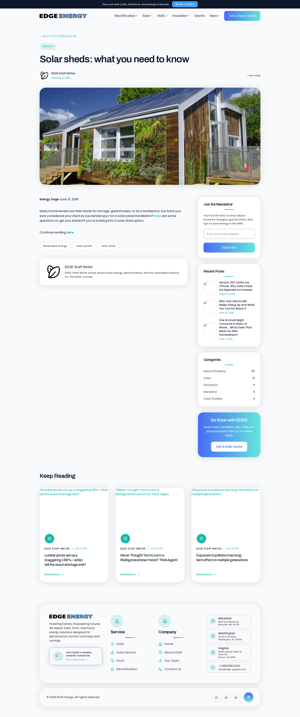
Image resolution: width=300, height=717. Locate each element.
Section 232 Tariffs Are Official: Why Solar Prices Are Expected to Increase (235, 286)
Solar (147, 16)
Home (168, 644)
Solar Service (126, 652)
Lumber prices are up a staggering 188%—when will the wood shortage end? (65, 560)
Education (229, 385)
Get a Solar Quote (242, 16)
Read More (54, 574)
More (214, 16)
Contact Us (172, 669)
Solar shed (108, 246)
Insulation (181, 16)
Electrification (126, 16)
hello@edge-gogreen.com (232, 669)
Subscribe (229, 247)
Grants (199, 16)
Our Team (171, 661)
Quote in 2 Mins (185, 4)
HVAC (162, 16)
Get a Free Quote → (77, 659)
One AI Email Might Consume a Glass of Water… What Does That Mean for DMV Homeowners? (235, 327)
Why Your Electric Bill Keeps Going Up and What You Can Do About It (237, 304)
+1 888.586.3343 (229, 666)
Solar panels (84, 246)
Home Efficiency (229, 371)
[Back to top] (248, 697)
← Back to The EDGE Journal (58, 36)
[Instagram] (226, 697)
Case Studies (229, 399)
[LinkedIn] (236, 697)
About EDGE (173, 652)
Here (157, 216)
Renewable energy (55, 246)
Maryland (229, 392)
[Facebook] (216, 697)
